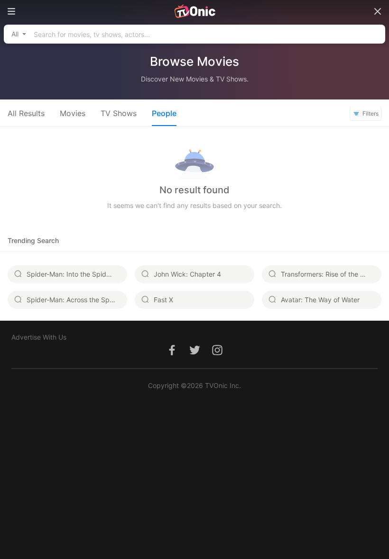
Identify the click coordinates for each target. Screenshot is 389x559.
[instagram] (217, 355)
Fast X (163, 300)
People (164, 113)
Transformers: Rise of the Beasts (331, 274)
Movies (72, 113)
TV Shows (119, 113)
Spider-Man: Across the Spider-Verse (77, 300)
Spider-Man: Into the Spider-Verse (77, 274)
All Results (26, 113)
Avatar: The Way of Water (320, 300)
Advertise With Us (38, 337)
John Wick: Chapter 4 (187, 274)
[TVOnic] (194, 11)
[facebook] (171, 355)
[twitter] (194, 355)
